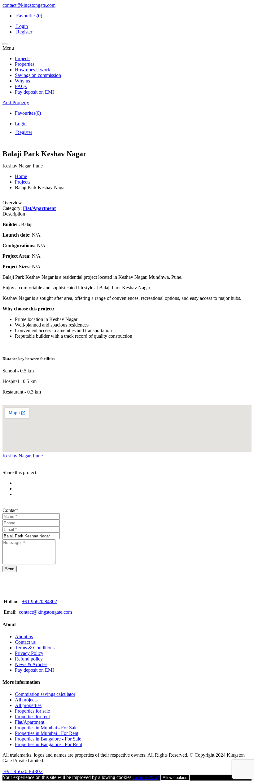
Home (21, 176)
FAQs (21, 86)
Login (21, 26)
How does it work (32, 69)
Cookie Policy (146, 777)
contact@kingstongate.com (28, 5)
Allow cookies (175, 777)
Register (23, 31)
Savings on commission (38, 75)
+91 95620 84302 (39, 601)
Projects (22, 58)
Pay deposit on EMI (34, 92)
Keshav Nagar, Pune (22, 455)
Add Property (15, 102)
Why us (22, 80)
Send (9, 569)
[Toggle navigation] (4, 44)
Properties (24, 64)
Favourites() (28, 15)
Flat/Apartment (39, 208)
